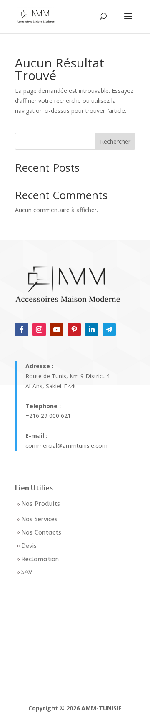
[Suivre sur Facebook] (21, 329)
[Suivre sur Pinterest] (74, 329)
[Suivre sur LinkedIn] (91, 329)
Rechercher (115, 141)
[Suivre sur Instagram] (39, 329)
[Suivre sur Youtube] (56, 329)
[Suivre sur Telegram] (109, 329)
